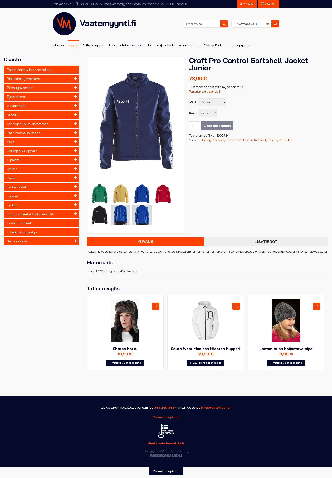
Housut (12, 169)
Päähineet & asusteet (23, 133)
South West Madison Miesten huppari (205, 348)
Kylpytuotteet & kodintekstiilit (30, 214)
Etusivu (58, 45)
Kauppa (73, 45)
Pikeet (12, 178)
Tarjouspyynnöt (240, 45)
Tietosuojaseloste (161, 45)
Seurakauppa (17, 241)
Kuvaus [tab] (145, 241)
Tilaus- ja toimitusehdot (125, 45)
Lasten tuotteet (19, 223)
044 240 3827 (89, 4)
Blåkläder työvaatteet (23, 78)
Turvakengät (16, 106)
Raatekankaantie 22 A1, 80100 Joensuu (159, 4)
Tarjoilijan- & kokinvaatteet (27, 124)
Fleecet (12, 196)
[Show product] (155, 306)
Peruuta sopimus (166, 417)
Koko (193, 113)
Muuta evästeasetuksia (166, 443)
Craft (229, 140)
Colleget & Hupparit (22, 151)
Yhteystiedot (214, 45)
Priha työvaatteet (20, 87)
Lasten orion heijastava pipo (286, 348)
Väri (193, 102)
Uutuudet (285, 140)
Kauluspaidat (16, 187)
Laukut (12, 205)
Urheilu (12, 115)
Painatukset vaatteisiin (205, 91)
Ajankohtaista (189, 45)
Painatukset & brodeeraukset (29, 69)
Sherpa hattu (125, 348)
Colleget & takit (213, 140)
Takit (10, 142)
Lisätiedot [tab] (266, 241)
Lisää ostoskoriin (217, 126)
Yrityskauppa (93, 45)
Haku (224, 24)
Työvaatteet (16, 97)
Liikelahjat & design (22, 232)
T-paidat (13, 160)
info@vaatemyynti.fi (117, 4)
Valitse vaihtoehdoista (126, 362)
